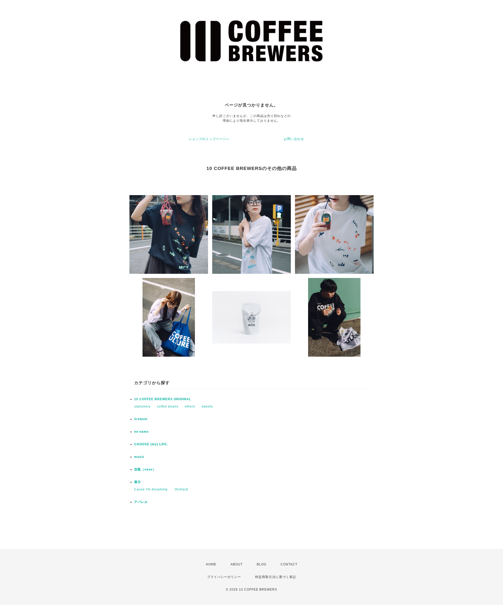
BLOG (261, 564)
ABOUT (237, 564)
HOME (211, 564)
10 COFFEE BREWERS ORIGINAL (162, 399)
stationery (142, 406)
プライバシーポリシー (224, 577)
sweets (207, 406)
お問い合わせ (294, 139)
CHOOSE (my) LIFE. (151, 444)
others (190, 406)
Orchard (181, 489)
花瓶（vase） (145, 469)
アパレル (141, 502)
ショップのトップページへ (209, 139)
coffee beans (167, 406)
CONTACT (289, 564)
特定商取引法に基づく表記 (275, 577)
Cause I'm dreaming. (151, 489)
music (139, 457)
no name (141, 431)
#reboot (140, 419)
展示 (137, 482)
